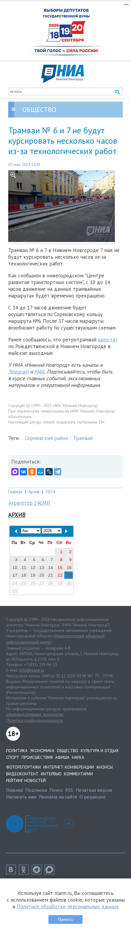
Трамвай (83, 438)
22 (60, 575)
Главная (15, 492)
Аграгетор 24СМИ (29, 502)
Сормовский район (46, 438)
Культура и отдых (100, 750)
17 (14, 575)
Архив (34, 492)
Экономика (42, 750)
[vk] (12, 872)
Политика (16, 750)
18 (23, 575)
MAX (39, 371)
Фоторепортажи (23, 767)
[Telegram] (57, 471)
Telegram (18, 371)
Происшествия (37, 757)
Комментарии (78, 774)
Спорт (12, 757)
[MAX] (15, 471)
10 (14, 567)
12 (32, 567)
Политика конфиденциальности (34, 720)
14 (50, 567)
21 (50, 575)
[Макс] (50, 872)
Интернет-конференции (68, 767)
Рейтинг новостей (26, 780)
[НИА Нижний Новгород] (62, 81)
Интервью (51, 774)
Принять (65, 919)
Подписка (36, 790)
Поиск (56, 790)
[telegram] (38, 872)
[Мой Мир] (40, 471)
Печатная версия (94, 790)
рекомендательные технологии (34, 714)
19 (32, 575)
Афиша (62, 757)
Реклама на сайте (58, 797)
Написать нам (21, 797)
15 (60, 567)
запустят (108, 339)
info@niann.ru (31, 670)
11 (24, 567)
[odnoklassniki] (25, 872)
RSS (69, 790)
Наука (78, 757)
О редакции (92, 797)
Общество (67, 750)
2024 (50, 492)
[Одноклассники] (32, 471)
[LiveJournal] (49, 471)
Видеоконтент (22, 774)
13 (41, 567)
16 (69, 567)
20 (41, 575)
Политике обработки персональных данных (68, 906)
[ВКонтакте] (23, 471)
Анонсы (104, 767)
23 (69, 575)
